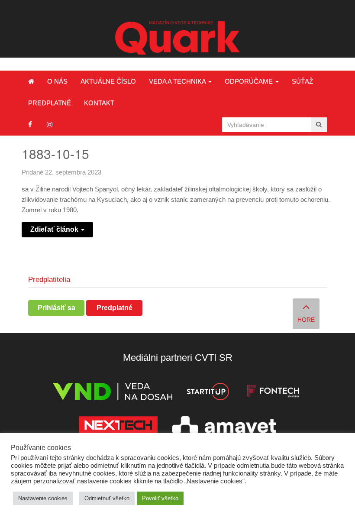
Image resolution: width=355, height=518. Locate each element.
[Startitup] (208, 393)
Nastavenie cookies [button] (43, 498)
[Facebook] (30, 124)
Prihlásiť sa (56, 307)
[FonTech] (273, 393)
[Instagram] (49, 124)
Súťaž (302, 81)
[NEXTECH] (118, 426)
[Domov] (31, 81)
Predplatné (49, 103)
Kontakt (99, 103)
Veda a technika (178, 81)
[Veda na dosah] (112, 393)
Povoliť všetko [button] (160, 498)
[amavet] (224, 426)
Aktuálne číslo (108, 81)
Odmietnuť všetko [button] (106, 498)
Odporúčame (249, 81)
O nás (57, 81)
